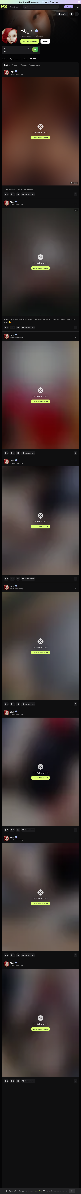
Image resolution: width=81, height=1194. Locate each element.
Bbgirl (12, 71)
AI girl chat (54, 2)
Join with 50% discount (40, 138)
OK (72, 1191)
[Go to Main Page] (4, 6)
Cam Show (14, 7)
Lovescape (35, 2)
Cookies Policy (38, 1191)
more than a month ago (16, 74)
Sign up (68, 7)
